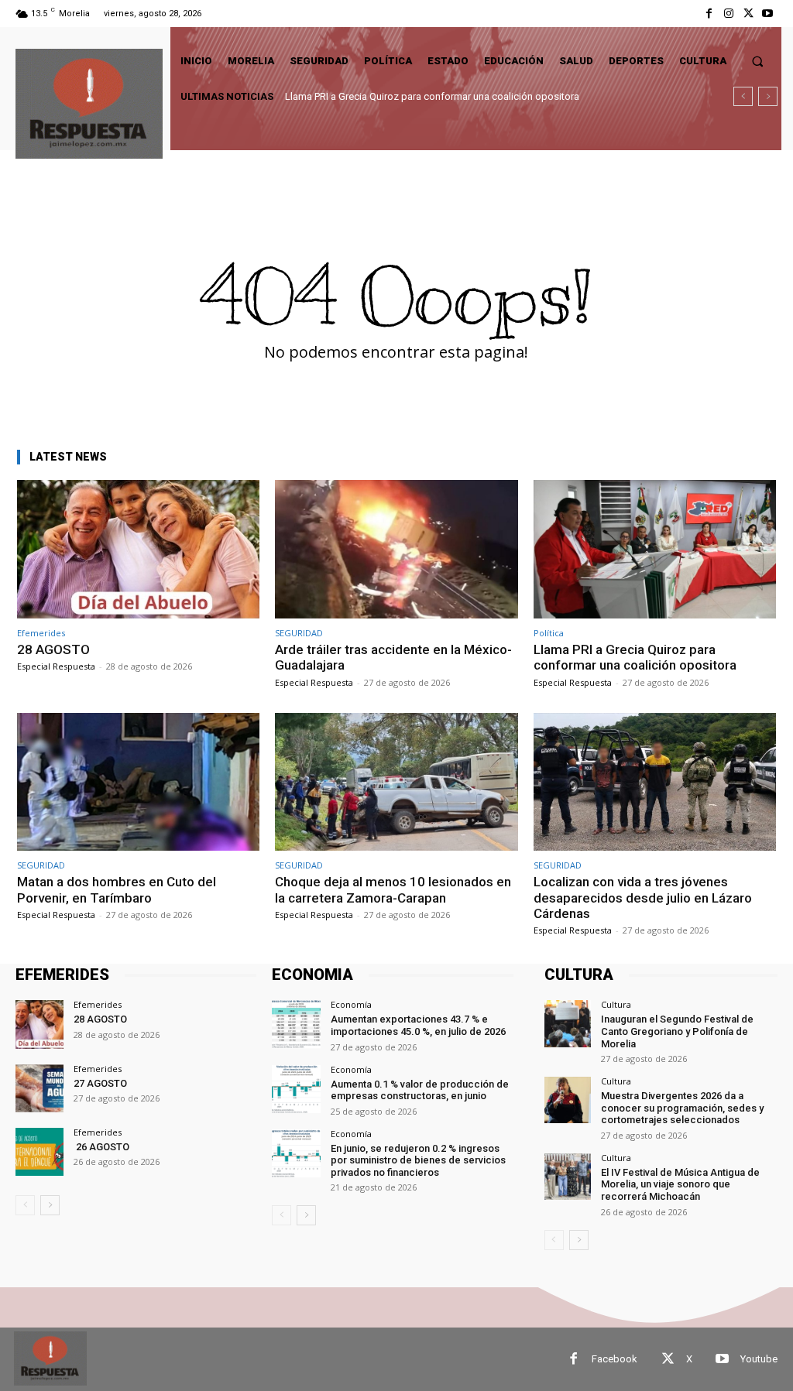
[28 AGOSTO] (138, 549)
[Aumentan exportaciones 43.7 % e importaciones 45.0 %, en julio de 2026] (296, 1024)
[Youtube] (768, 13)
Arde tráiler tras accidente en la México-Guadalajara (393, 657)
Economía (351, 1004)
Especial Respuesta (56, 666)
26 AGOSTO (101, 1147)
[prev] (743, 96)
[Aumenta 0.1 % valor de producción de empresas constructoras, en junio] (296, 1089)
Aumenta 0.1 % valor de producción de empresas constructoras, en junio (420, 1090)
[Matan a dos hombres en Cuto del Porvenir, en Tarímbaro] (138, 782)
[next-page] (50, 1205)
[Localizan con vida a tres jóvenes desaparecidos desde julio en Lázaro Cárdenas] (655, 782)
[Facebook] (709, 13)
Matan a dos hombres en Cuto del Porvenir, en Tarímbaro (412, 96)
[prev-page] (25, 1205)
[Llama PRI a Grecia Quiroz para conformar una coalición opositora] (655, 549)
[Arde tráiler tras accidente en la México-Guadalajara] (396, 549)
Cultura (616, 1004)
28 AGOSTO (53, 649)
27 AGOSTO (100, 1083)
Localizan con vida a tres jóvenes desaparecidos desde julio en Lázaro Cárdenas (643, 897)
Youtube (759, 1359)
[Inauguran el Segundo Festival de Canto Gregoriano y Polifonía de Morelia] (567, 1023)
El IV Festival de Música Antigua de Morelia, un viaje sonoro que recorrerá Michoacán (680, 1184)
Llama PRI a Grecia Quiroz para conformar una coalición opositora (635, 657)
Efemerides (41, 633)
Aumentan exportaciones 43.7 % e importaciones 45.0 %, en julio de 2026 (418, 1025)
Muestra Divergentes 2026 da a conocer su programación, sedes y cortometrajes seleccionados (682, 1107)
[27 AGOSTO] (39, 1088)
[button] (758, 61)
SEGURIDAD (299, 633)
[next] (768, 96)
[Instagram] (728, 13)
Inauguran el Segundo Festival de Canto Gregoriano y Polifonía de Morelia (677, 1031)
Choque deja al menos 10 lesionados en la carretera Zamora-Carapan (393, 889)
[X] (748, 13)
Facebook (614, 1359)
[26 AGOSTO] (39, 1152)
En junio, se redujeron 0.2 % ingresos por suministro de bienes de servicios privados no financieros (418, 1160)
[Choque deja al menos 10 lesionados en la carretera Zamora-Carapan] (396, 782)
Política (549, 633)
